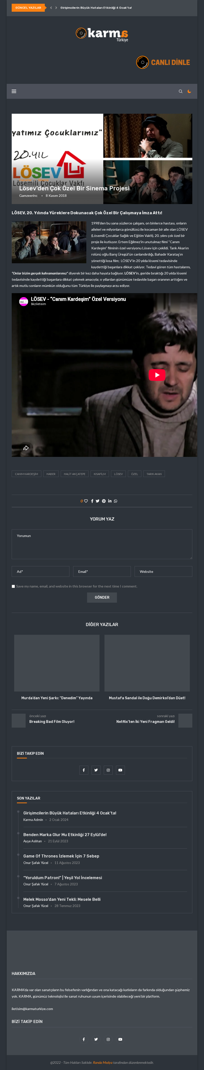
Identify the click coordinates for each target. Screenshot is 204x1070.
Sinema (43, 180)
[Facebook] (84, 770)
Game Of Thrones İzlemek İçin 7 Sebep (61, 856)
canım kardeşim (26, 474)
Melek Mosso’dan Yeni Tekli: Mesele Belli (62, 899)
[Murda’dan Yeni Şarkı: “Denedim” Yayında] (57, 663)
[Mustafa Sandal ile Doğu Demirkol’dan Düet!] (147, 663)
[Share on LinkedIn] (109, 501)
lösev (118, 474)
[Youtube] (120, 770)
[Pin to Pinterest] (104, 501)
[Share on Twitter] (98, 501)
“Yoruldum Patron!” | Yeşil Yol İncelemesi (62, 877)
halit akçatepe (74, 474)
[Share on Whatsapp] (115, 501)
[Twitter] (96, 770)
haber (51, 474)
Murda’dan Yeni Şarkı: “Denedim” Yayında (57, 698)
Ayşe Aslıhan (32, 841)
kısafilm (100, 474)
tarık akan (154, 474)
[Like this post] (86, 501)
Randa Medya (102, 1062)
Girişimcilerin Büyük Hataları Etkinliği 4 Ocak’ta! (96, 7)
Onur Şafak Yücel (35, 863)
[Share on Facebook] (92, 501)
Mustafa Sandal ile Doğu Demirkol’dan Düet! (147, 698)
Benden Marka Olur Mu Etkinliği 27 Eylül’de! (64, 834)
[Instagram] (108, 770)
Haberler (25, 180)
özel (134, 474)
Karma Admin (33, 820)
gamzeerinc (28, 195)
